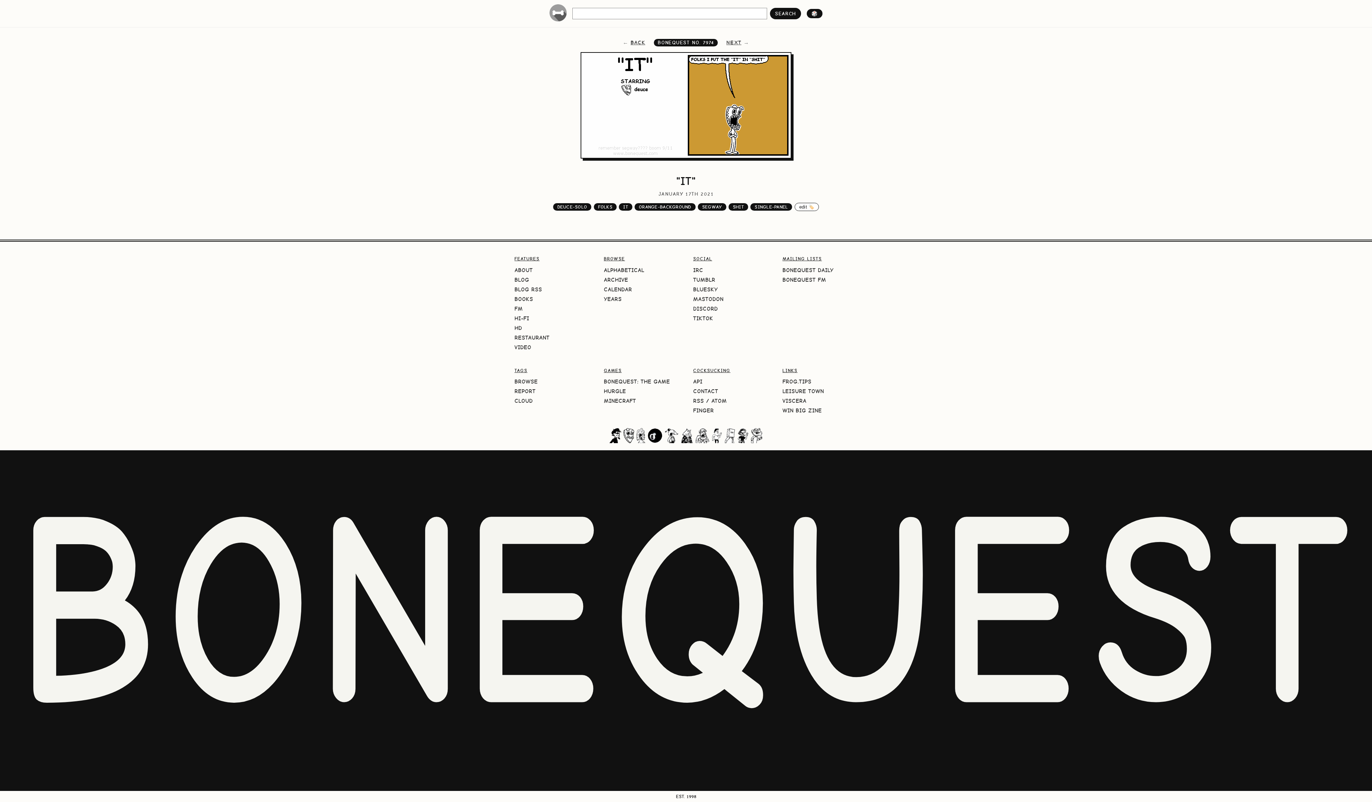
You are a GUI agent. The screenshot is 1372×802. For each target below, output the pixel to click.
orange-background (665, 207)
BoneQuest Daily (808, 270)
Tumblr (704, 279)
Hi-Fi (521, 318)
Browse (526, 381)
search (785, 13)
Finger (703, 410)
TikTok (703, 318)
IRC (698, 270)
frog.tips (796, 381)
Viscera (794, 400)
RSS (698, 400)
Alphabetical (624, 270)
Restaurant (532, 337)
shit (738, 207)
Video (522, 347)
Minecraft (620, 400)
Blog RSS (528, 289)
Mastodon (708, 299)
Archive (616, 279)
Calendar (618, 289)
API (697, 381)
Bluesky (705, 289)
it (625, 207)
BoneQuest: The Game (637, 381)
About (523, 270)
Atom (719, 400)
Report (525, 391)
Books (523, 299)
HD (518, 328)
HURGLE (615, 391)
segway (712, 207)
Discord (705, 308)
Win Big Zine (802, 410)
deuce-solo (572, 207)
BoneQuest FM (804, 279)
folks (605, 207)
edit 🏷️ (807, 207)
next (733, 42)
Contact (705, 391)
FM (518, 308)
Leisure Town (803, 391)
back (638, 42)
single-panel (771, 207)
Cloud (523, 400)
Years (613, 299)
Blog (521, 279)
